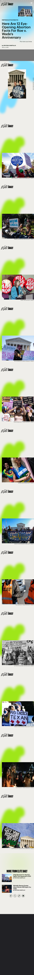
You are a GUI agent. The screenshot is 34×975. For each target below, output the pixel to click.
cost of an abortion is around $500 (13, 319)
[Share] (10, 895)
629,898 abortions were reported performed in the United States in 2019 (15, 140)
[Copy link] (19, 895)
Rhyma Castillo (10, 45)
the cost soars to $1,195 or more (20, 321)
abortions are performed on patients (15, 380)
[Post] (14, 895)
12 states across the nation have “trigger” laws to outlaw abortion (16, 684)
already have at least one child (11, 199)
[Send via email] (23, 895)
